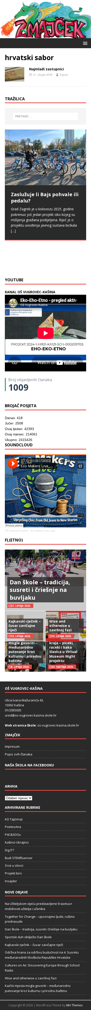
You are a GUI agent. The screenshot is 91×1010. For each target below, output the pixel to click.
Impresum (12, 746)
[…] (75, 263)
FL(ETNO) (14, 540)
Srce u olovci (14, 865)
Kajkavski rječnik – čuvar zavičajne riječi (24, 625)
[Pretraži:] (45, 116)
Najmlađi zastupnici (46, 69)
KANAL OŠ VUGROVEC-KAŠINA (30, 292)
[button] (84, 42)
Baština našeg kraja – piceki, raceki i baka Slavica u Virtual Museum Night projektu (63, 649)
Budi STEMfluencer (19, 858)
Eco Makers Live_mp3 (43, 530)
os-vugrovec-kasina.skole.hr (58, 725)
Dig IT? (9, 850)
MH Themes (74, 1005)
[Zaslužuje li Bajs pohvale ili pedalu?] (45, 157)
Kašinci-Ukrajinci (17, 842)
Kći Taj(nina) (13, 819)
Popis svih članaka (18, 754)
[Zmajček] (45, 35)
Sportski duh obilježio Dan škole (28, 937)
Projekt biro (13, 873)
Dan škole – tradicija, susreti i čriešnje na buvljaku (40, 589)
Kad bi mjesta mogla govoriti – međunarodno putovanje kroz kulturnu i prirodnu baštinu (24, 649)
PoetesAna (13, 827)
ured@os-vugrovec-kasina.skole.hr (31, 715)
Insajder (11, 881)
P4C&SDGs (13, 834)
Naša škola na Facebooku (29, 765)
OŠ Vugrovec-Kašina (16, 530)
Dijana (64, 74)
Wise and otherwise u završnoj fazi (60, 625)
